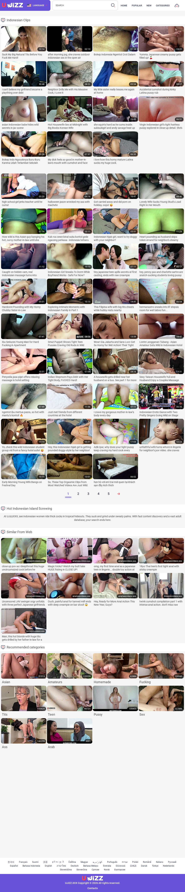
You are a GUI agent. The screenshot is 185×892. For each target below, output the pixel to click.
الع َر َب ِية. (97, 862)
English (48, 866)
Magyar (84, 862)
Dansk (144, 866)
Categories (163, 5)
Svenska (107, 866)
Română (147, 862)
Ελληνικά (120, 866)
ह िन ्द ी (58, 862)
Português (112, 862)
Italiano (159, 862)
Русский (172, 862)
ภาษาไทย (61, 866)
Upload (177, 6)
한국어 (11, 862)
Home (124, 5)
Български (119, 869)
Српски (95, 869)
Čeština (72, 862)
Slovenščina (66, 869)
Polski (135, 862)
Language (38, 5)
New (149, 5)
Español (14, 866)
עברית (125, 862)
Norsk (107, 869)
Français (23, 862)
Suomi (35, 862)
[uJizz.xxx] (92, 878)
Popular (137, 5)
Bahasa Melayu (90, 866)
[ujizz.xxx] (12, 5)
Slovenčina (81, 869)
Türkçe (155, 866)
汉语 (45, 862)
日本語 (133, 866)
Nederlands (168, 866)
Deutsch (75, 866)
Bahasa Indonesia (31, 866)
